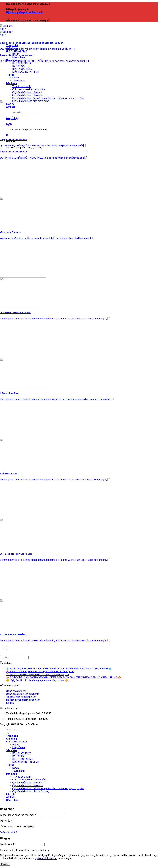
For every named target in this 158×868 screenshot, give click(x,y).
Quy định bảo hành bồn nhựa (27, 95)
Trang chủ (12, 45)
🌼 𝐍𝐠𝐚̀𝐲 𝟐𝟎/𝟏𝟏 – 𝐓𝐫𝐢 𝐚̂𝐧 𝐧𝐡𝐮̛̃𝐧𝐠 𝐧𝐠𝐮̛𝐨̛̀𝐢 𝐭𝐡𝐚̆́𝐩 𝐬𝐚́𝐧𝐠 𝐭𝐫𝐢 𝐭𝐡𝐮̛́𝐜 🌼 (37, 680)
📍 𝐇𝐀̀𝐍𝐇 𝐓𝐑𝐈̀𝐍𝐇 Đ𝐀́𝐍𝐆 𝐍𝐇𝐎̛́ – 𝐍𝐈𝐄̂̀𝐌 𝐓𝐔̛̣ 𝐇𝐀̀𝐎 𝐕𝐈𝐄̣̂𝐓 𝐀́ (37, 674)
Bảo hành (11, 83)
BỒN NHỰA (18, 65)
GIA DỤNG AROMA (16, 51)
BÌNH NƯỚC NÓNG (22, 68)
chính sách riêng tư (47, 858)
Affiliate (10, 797)
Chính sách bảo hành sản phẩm (29, 89)
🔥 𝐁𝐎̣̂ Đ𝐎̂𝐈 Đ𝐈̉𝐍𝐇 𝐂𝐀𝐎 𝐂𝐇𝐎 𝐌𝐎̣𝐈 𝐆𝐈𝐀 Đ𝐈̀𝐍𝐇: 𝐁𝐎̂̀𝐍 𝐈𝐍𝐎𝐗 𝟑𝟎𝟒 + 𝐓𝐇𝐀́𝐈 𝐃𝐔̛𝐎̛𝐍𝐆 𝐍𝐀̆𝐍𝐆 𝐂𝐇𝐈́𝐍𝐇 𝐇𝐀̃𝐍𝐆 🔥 (63, 677)
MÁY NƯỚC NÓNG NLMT (25, 71)
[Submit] (1, 661)
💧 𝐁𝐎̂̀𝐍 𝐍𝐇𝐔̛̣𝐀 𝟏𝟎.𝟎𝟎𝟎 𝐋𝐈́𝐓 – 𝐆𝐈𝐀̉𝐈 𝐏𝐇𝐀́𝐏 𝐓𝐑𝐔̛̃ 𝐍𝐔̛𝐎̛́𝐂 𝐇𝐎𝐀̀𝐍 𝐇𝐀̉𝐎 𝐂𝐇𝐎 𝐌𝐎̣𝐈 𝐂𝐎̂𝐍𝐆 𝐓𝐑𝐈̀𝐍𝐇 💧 (59, 668)
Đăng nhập (28, 827)
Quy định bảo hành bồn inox (27, 92)
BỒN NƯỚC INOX (21, 63)
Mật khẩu (6, 820)
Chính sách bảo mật (16, 691)
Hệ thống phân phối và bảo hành (24, 12)
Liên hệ (10, 702)
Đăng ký (5, 864)
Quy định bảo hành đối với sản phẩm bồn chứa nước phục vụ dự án (48, 98)
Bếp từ (15, 744)
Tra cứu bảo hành (21, 86)
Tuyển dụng (18, 80)
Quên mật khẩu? (8, 832)
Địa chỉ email (7, 844)
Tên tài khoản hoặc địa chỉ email (18, 815)
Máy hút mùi (18, 57)
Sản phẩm (11, 750)
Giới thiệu (11, 738)
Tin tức (10, 74)
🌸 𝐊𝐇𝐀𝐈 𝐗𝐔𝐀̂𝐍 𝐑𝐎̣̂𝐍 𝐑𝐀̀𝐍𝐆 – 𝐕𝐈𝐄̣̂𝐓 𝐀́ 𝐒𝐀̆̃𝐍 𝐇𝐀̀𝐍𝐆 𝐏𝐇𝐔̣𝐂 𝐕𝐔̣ (40, 671)
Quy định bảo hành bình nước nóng (30, 791)
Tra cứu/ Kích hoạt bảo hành (21, 696)
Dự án (15, 77)
